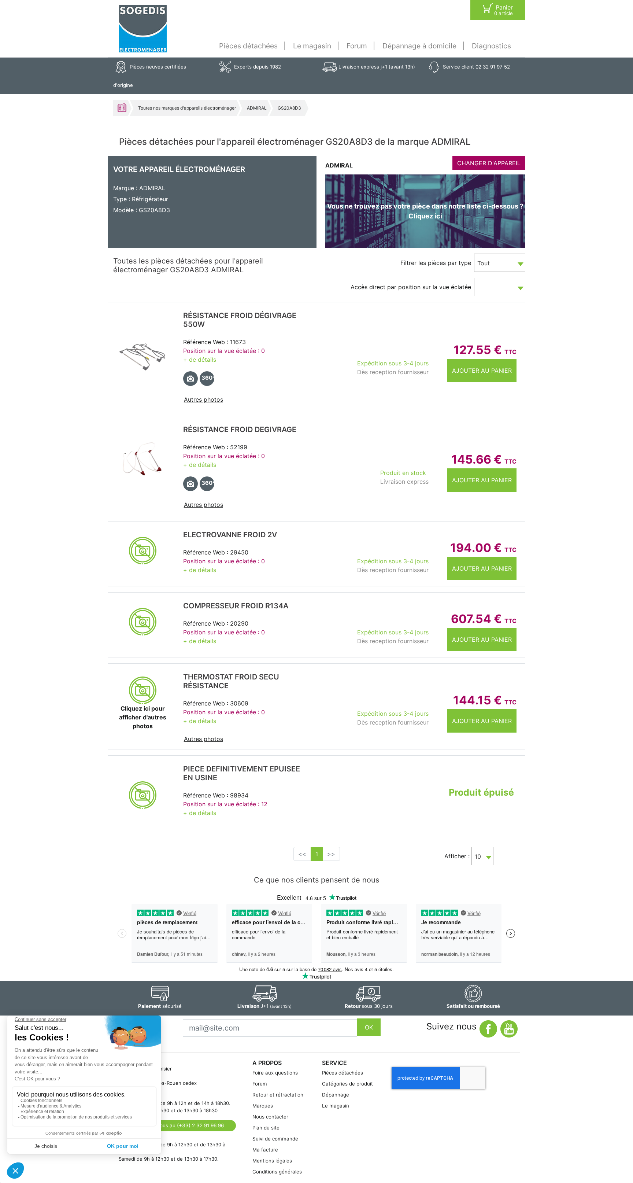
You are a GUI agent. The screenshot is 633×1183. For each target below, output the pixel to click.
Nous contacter (270, 1117)
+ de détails (199, 359)
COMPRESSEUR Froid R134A (235, 605)
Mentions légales (272, 1161)
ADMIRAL (257, 108)
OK (369, 1027)
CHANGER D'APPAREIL (489, 163)
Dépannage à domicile (419, 45)
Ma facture (265, 1150)
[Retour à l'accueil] (143, 28)
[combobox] (499, 263)
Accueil (122, 107)
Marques (262, 1106)
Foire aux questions (275, 1073)
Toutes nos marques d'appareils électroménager (187, 108)
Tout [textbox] (483, 263)
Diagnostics (491, 45)
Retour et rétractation (277, 1095)
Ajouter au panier (482, 370)
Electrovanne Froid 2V (230, 534)
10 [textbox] (478, 856)
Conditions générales (277, 1172)
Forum (357, 45)
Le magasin (312, 45)
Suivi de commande (275, 1139)
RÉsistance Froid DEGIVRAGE (239, 429)
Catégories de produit (347, 1084)
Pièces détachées (248, 45)
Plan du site (266, 1128)
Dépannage (335, 1095)
